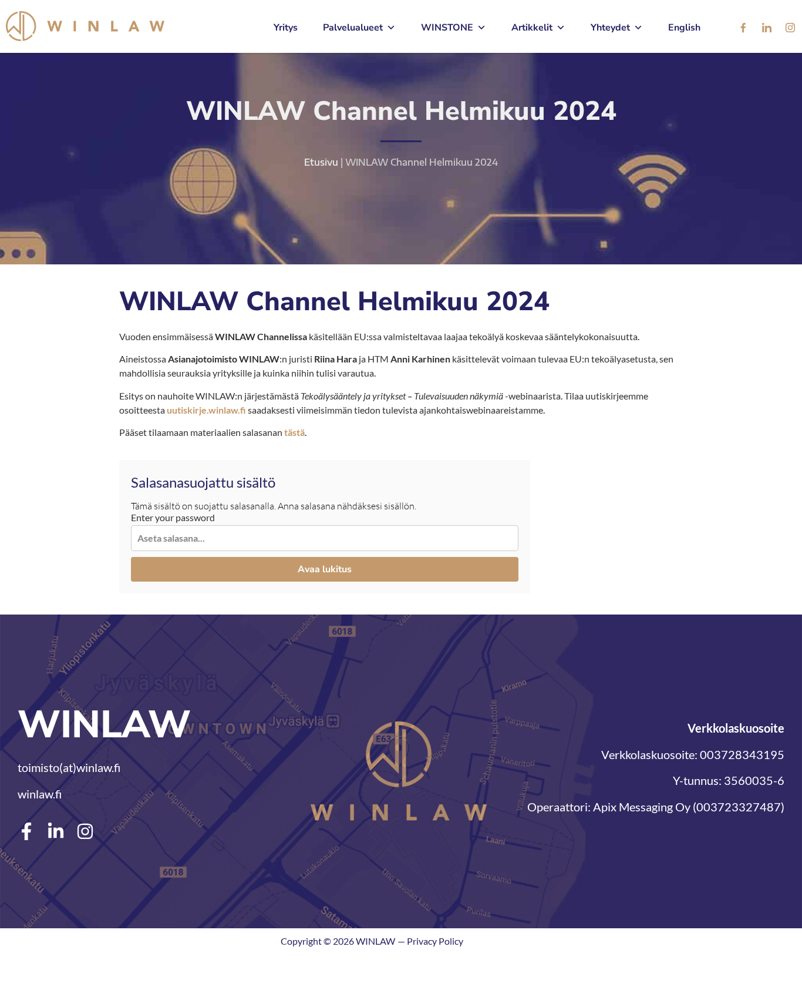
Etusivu (321, 162)
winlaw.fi (40, 794)
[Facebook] (743, 28)
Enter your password (173, 517)
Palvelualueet (353, 27)
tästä (294, 432)
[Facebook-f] (26, 831)
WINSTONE (447, 27)
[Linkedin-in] (56, 831)
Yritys (286, 27)
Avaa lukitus (325, 569)
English (684, 27)
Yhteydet (610, 27)
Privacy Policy (435, 940)
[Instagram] (790, 28)
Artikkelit (531, 27)
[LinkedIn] (767, 28)
